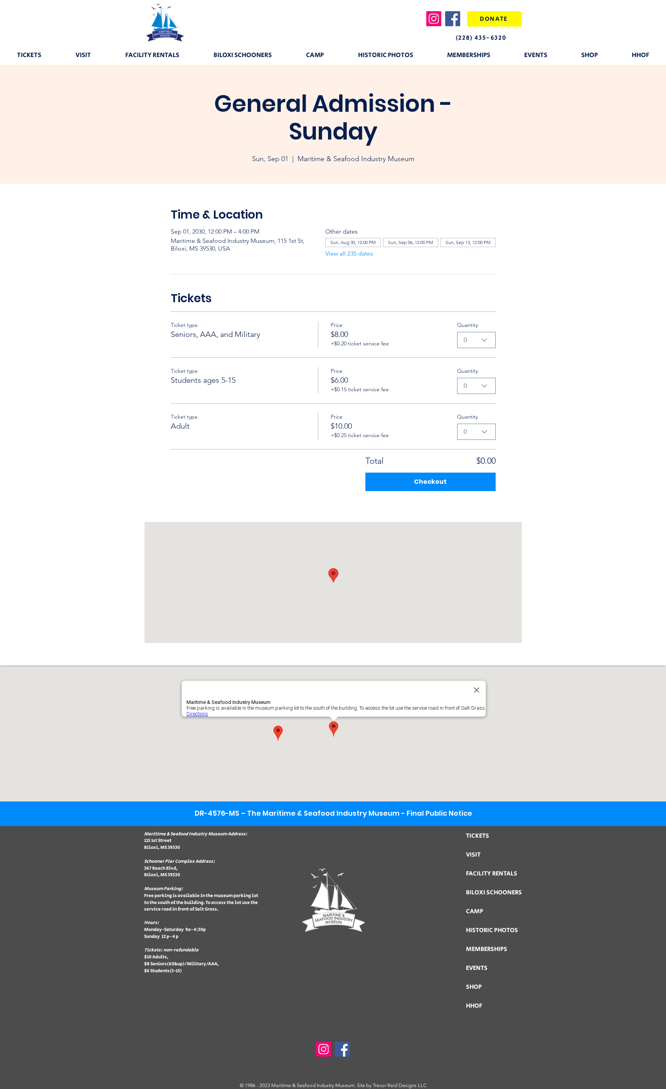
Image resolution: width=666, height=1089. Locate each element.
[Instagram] (433, 18)
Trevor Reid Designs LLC (400, 1085)
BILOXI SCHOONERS (494, 892)
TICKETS (477, 835)
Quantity (467, 324)
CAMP (474, 911)
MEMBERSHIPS (486, 949)
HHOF (474, 1005)
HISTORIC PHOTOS (492, 930)
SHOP (474, 987)
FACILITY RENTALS (491, 873)
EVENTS (477, 968)
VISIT (473, 854)
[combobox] (476, 340)
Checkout (430, 481)
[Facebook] (452, 18)
